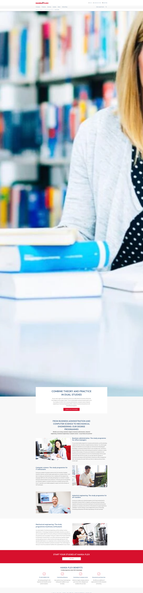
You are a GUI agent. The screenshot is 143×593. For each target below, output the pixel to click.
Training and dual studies (48, 9)
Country (90, 2)
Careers (54, 6)
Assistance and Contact (97, 2)
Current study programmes (71, 409)
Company (38, 6)
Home (37, 9)
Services (49, 6)
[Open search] (101, 6)
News (59, 6)
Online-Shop (64, 6)
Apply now (71, 558)
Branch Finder (105, 2)
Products (44, 6)
